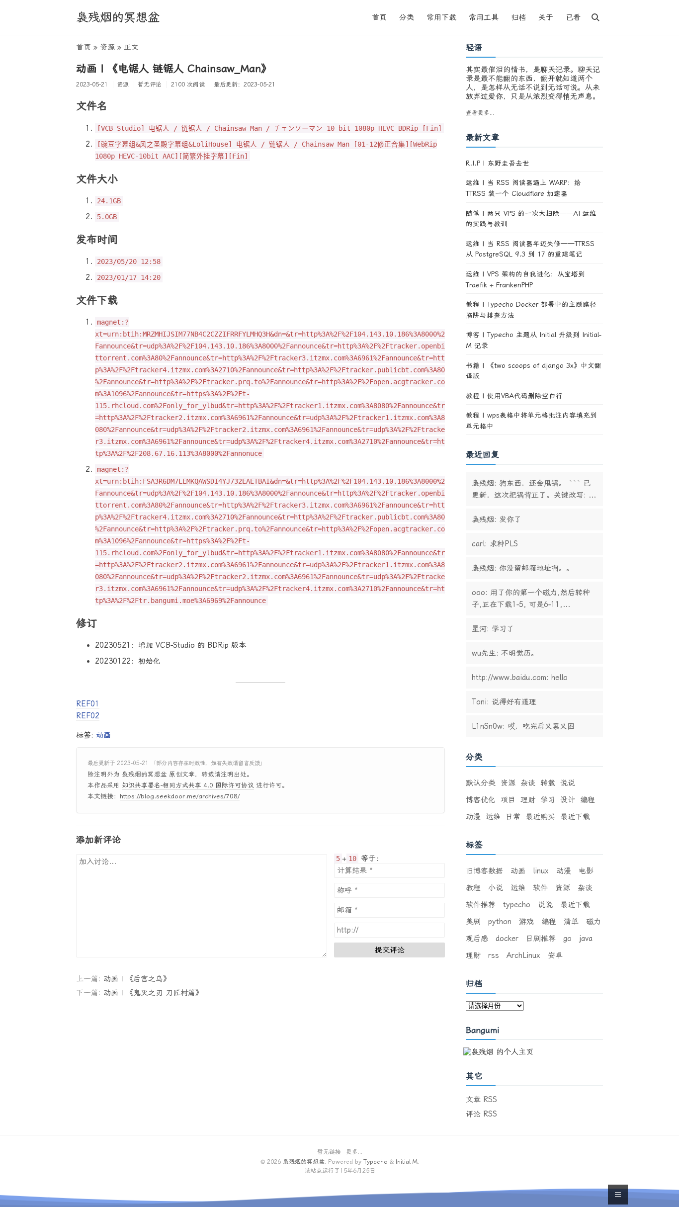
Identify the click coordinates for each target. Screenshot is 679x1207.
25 (365, 1170)
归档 (518, 17)
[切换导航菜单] (595, 17)
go (567, 938)
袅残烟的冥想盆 (118, 17)
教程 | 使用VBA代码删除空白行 (514, 396)
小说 (495, 887)
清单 (571, 921)
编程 (587, 799)
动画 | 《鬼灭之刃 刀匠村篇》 (153, 992)
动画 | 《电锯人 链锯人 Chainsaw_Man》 (173, 69)
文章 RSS (481, 1099)
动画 (103, 735)
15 (343, 1170)
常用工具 (484, 17)
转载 (547, 782)
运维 (493, 816)
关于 (545, 17)
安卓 (555, 955)
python (499, 921)
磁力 (593, 921)
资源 (123, 84)
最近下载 (575, 816)
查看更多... (480, 112)
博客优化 (481, 799)
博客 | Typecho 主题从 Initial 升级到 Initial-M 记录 (533, 340)
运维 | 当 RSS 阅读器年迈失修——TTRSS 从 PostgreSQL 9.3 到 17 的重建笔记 (530, 249)
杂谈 (527, 782)
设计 (567, 799)
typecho (516, 904)
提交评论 (390, 950)
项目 (508, 799)
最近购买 (540, 816)
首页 (379, 17)
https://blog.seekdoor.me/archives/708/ (180, 796)
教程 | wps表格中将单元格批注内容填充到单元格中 (531, 420)
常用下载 (441, 17)
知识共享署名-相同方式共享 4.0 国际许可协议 (188, 785)
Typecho (375, 1161)
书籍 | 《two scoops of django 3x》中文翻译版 (533, 370)
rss (493, 955)
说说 (567, 782)
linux (541, 870)
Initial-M (407, 1161)
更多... (354, 1151)
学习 (547, 799)
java (586, 938)
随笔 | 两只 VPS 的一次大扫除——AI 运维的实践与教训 (531, 218)
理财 (527, 799)
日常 (513, 816)
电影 (586, 870)
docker (507, 938)
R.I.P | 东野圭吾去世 (497, 163)
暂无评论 (150, 84)
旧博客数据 (484, 870)
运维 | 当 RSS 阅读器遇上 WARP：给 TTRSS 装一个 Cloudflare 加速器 (523, 187)
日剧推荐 (541, 938)
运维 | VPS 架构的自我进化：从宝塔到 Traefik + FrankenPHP (525, 279)
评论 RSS (481, 1114)
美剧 (473, 921)
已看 (573, 17)
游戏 (526, 921)
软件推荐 (481, 904)
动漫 (473, 816)
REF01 (87, 703)
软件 (540, 887)
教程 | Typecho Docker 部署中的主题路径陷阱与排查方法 (531, 309)
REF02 (87, 715)
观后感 (477, 938)
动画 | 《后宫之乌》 (136, 978)
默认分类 (481, 782)
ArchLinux (523, 955)
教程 (473, 887)
